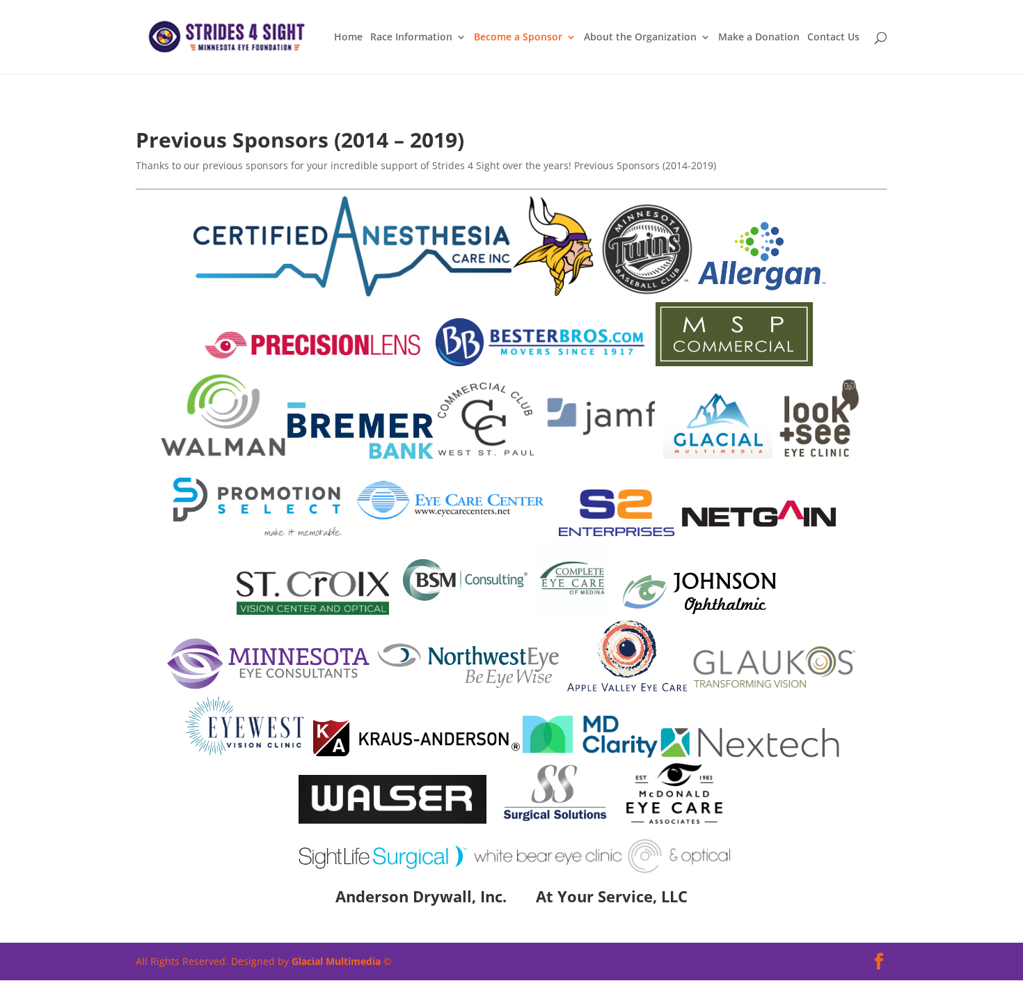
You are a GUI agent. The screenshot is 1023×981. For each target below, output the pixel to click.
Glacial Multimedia (336, 961)
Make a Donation (759, 37)
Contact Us (833, 37)
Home (348, 37)
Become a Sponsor (518, 37)
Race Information (411, 37)
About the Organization (640, 37)
